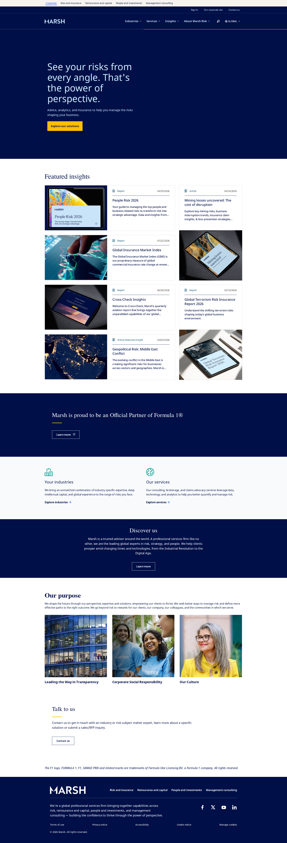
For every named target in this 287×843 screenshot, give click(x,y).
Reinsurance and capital (98, 3)
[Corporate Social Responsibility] (143, 646)
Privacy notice (99, 824)
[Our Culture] (211, 646)
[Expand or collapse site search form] (218, 21)
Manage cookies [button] (228, 824)
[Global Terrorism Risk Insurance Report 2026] (210, 355)
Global (232, 21)
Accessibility (142, 824)
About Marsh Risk (195, 21)
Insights (170, 21)
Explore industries (56, 502)
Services (151, 21)
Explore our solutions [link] (65, 126)
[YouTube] (224, 807)
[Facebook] (202, 807)
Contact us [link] (234, 9)
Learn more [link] (63, 434)
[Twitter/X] (213, 807)
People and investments (129, 3)
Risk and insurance (71, 3)
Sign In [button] (194, 9)
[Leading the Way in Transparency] (76, 646)
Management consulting (159, 3)
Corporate (51, 3)
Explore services (156, 502)
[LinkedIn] (234, 807)
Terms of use (57, 824)
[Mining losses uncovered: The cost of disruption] (210, 255)
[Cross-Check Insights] (76, 307)
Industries (131, 21)
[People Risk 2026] (76, 207)
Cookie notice (184, 824)
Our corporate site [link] (213, 9)
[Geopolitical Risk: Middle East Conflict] (76, 356)
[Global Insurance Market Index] (76, 257)
